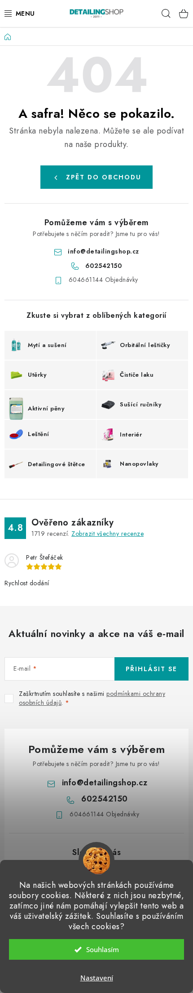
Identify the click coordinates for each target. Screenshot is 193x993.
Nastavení (96, 977)
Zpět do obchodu (103, 177)
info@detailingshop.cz (103, 251)
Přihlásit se (151, 668)
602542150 (103, 265)
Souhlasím (102, 949)
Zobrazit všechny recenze (107, 533)
